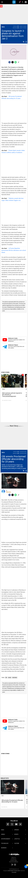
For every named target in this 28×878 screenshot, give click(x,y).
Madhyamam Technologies (14, 870)
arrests (9, 677)
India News (14, 677)
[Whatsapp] (15, 62)
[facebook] (9, 62)
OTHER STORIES (5, 372)
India (3, 27)
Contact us (13, 858)
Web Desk (8, 492)
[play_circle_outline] (12, 380)
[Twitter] (12, 62)
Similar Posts (5, 778)
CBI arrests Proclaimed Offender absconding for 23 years (14, 459)
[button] (2, 2)
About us (13, 857)
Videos (3, 389)
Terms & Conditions (13, 861)
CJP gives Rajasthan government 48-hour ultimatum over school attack (13, 250)
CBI (6, 677)
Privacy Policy (13, 860)
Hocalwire (14, 872)
